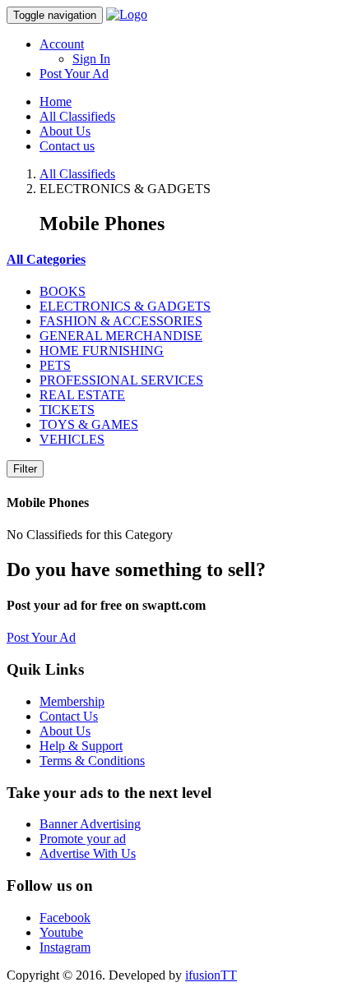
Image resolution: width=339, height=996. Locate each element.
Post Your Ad (74, 74)
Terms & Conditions (92, 761)
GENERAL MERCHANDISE (120, 336)
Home (55, 101)
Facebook (65, 918)
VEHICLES (71, 439)
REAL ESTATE (82, 395)
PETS (55, 365)
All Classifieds (77, 116)
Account (61, 44)
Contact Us (68, 716)
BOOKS (62, 291)
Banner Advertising (90, 824)
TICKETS (67, 410)
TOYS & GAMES (88, 424)
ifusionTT (211, 975)
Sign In (91, 59)
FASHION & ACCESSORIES (120, 321)
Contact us (67, 146)
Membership (71, 701)
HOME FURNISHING (101, 350)
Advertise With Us (87, 853)
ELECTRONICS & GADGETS (125, 306)
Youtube (61, 932)
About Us (65, 131)
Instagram (65, 947)
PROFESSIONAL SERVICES (121, 380)
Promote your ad (82, 839)
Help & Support (81, 746)
